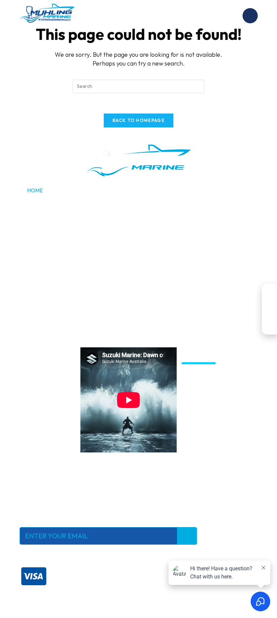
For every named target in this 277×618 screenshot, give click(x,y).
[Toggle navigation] (250, 15)
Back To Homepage (138, 120)
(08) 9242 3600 (181, 268)
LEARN (36, 237)
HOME (35, 190)
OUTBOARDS (159, 206)
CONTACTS (157, 237)
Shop (34, 222)
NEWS (150, 222)
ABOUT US (156, 190)
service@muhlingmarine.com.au (57, 297)
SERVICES (39, 206)
